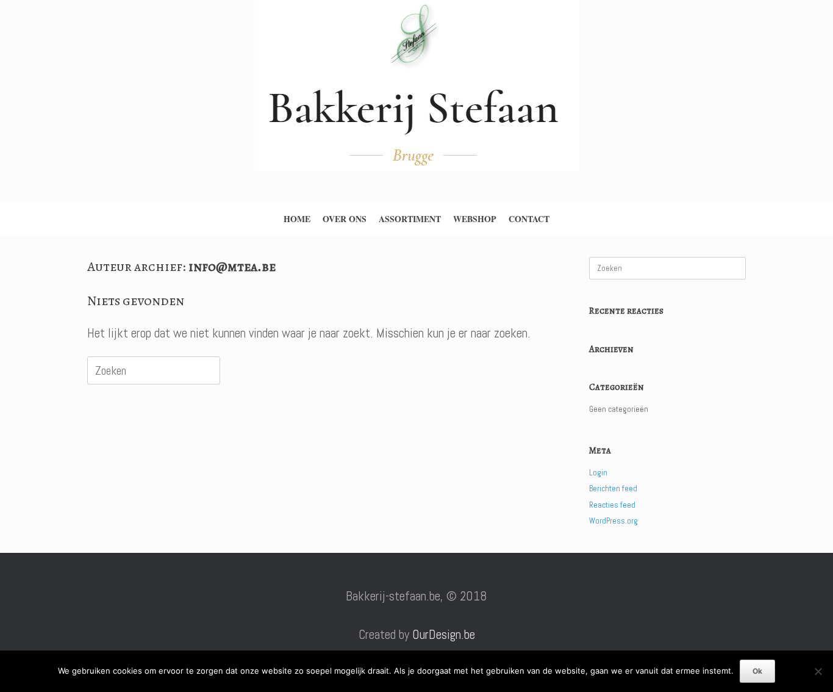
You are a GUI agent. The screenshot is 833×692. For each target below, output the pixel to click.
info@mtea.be (232, 267)
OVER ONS (344, 218)
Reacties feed (612, 505)
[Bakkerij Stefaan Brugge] (416, 97)
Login (598, 472)
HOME (297, 218)
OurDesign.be (443, 634)
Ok (757, 671)
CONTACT (529, 218)
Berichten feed (613, 488)
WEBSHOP (474, 218)
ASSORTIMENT (410, 218)
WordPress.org (613, 521)
